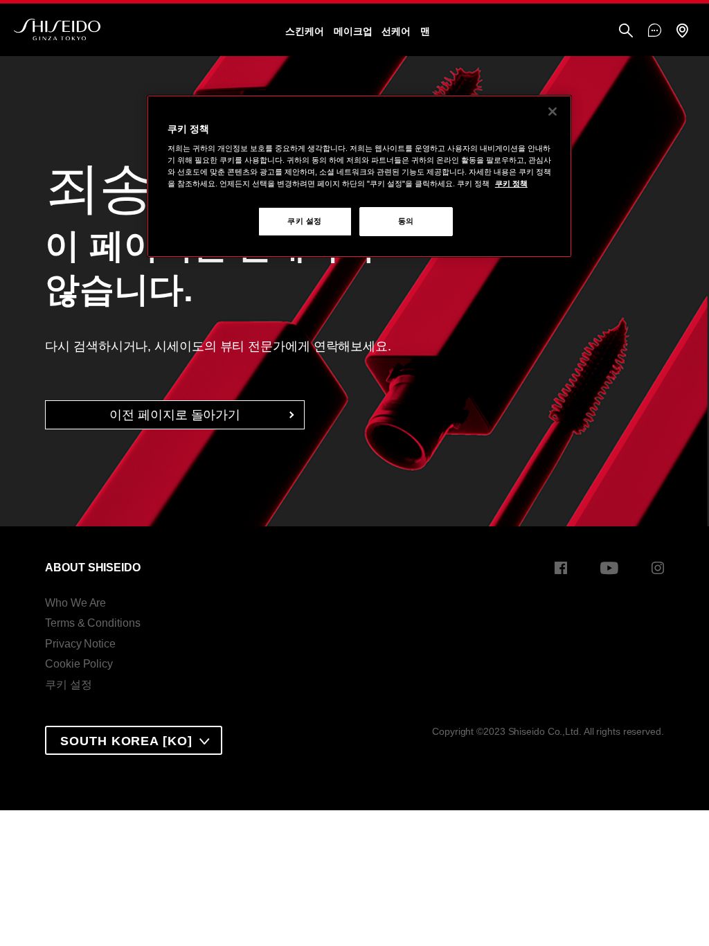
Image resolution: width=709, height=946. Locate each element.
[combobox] (133, 740)
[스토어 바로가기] (682, 31)
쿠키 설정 (68, 684)
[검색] (626, 31)
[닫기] (552, 111)
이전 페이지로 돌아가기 (174, 415)
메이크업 (353, 31)
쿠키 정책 (511, 183)
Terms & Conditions (92, 623)
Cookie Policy (79, 664)
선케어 (396, 31)
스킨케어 (304, 31)
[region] (359, 176)
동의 (406, 221)
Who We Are (75, 603)
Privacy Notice (80, 644)
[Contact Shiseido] (654, 31)
